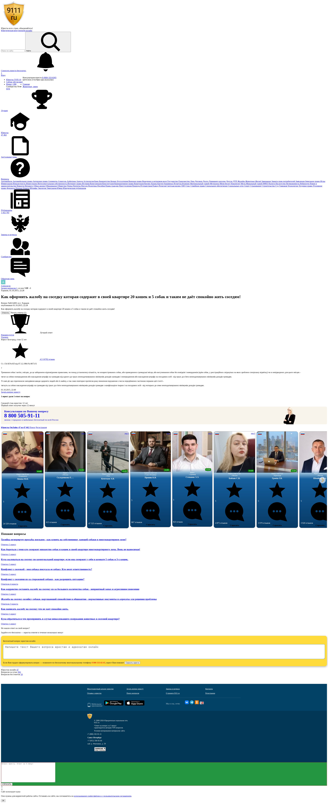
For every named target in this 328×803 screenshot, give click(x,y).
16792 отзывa (47, 359)
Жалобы (241, 181)
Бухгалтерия (123, 181)
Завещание (266, 181)
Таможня (283, 186)
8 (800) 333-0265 (49, 77)
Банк (96, 181)
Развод (155, 186)
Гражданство (184, 181)
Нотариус (29, 186)
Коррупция (139, 184)
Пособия (101, 186)
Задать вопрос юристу (10, 392)
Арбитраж (71, 181)
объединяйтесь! (26, 28)
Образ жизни (40, 186)
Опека (70, 186)
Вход (3, 75)
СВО (183, 186)
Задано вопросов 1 (9, 288)
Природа (136, 186)
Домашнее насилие (217, 181)
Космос (147, 184)
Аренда (79, 181)
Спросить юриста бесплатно (13, 71)
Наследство (280, 184)
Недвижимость (293, 184)
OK (3, 801)
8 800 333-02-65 (98, 663)
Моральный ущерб (254, 184)
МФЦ (265, 184)
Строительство (268, 186)
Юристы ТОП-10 (13, 80)
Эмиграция (52, 188)
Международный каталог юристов (100, 689)
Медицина (215, 184)
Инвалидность (19, 184)
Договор (199, 181)
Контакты (209, 689)
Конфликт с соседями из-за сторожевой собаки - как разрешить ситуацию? (42, 579)
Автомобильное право (23, 181)
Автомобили (7, 181)
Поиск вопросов (133, 693)
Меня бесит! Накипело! (230, 184)
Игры (322, 181)
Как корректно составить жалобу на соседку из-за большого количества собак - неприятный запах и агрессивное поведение (70, 589)
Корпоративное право (124, 184)
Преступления (125, 186)
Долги (206, 181)
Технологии (293, 186)
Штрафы (34, 188)
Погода (84, 186)
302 (19, 672)
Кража (154, 184)
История (86, 184)
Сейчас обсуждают (14, 82)
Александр (6, 286)
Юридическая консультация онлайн (16, 30)
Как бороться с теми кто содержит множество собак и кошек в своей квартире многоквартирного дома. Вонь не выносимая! (70, 549)
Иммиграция (7, 184)
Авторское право (40, 181)
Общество (62, 186)
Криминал (169, 184)
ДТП (235, 181)
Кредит (160, 184)
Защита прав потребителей (283, 181)
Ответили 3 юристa (9, 604)
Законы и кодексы (173, 689)
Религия (163, 186)
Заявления (300, 181)
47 (18, 670)
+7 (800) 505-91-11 (94, 734)
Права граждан (112, 186)
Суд (277, 186)
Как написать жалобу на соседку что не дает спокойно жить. (35, 609)
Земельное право (312, 181)
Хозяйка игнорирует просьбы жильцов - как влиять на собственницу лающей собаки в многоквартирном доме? (63, 539)
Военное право (135, 181)
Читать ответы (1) (18, 313)
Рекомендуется (7, 335)
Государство (172, 181)
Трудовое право (306, 186)
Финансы (11, 188)
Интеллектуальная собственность (52, 184)
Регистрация (41, 427)
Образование (52, 186)
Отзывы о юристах (94, 693)
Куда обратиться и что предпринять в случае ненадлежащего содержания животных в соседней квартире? (60, 618)
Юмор (60, 188)
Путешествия (146, 186)
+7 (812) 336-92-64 (95, 741)
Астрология (88, 181)
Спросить (22, 526)
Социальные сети (236, 186)
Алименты (53, 181)
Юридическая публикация (74, 188)
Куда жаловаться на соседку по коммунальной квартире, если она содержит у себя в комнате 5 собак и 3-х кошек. (64, 559)
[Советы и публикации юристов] (14, 26)
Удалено (4, 337)
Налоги (271, 184)
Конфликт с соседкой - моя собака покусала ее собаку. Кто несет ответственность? (46, 569)
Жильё (258, 181)
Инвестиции (32, 184)
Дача (192, 181)
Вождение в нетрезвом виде (154, 181)
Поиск (32, 427)
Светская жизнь (174, 186)
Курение (186, 184)
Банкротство (105, 181)
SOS (8, 89)
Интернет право (74, 184)
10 (22, 674)
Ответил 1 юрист (8, 544)
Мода (243, 184)
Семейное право (198, 186)
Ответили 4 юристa (9, 584)
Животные (250, 181)
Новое (11, 84)
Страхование (256, 186)
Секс (188, 186)
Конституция (108, 184)
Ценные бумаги (23, 188)
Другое (229, 181)
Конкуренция (96, 184)
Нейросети (305, 184)
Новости (21, 186)
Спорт (247, 186)
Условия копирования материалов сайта (109, 731)
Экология (42, 188)
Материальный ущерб (200, 184)
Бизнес (114, 181)
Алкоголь (62, 181)
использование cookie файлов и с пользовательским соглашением (102, 796)
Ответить (5, 313)
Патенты (77, 186)
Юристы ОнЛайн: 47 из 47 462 (15, 427)
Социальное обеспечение (216, 186)
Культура (178, 184)
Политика (92, 186)
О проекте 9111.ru (173, 693)
